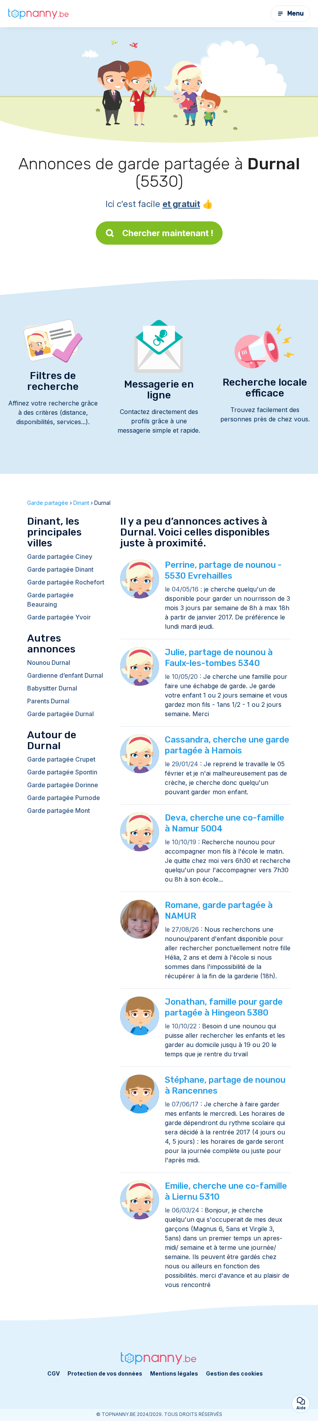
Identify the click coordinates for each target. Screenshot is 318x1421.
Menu (295, 13)
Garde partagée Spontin (62, 772)
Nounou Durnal (48, 662)
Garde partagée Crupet (61, 759)
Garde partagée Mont (58, 810)
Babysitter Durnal (52, 688)
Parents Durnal (48, 701)
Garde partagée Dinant (60, 569)
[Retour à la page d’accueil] (39, 13)
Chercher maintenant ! (167, 233)
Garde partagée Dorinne (62, 785)
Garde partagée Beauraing (50, 599)
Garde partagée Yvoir (59, 617)
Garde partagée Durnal (60, 714)
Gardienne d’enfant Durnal (65, 675)
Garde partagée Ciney (59, 556)
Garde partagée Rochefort (65, 582)
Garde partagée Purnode (63, 798)
